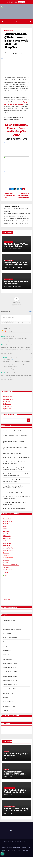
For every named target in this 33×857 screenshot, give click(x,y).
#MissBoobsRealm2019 (10, 620)
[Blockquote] (14, 322)
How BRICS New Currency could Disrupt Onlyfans (16, 809)
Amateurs (5, 625)
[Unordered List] (12, 322)
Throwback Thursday (9, 710)
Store (29, 847)
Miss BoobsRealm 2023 (10, 684)
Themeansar (16, 843)
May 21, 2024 (8, 758)
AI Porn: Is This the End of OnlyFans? (14, 508)
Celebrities (6, 646)
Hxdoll (5, 528)
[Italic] (5, 322)
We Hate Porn (7, 567)
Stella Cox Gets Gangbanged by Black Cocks (9, 195)
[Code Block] (16, 322)
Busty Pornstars (9, 30)
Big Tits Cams (7, 404)
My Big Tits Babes (8, 550)
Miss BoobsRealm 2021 (10, 680)
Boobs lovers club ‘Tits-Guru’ (11, 565)
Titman (12, 359)
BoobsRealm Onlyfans (6, 847)
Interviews (6, 654)
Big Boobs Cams (7, 396)
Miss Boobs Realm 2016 (10, 663)
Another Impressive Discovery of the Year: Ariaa (14, 774)
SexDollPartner (7, 521)
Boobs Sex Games (16, 850)
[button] (30, 21)
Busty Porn (6, 545)
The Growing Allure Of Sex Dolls (12, 492)
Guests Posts (7, 650)
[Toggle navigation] (16, 21)
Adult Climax (7, 538)
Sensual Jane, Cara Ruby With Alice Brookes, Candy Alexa (16, 265)
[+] (22, 322)
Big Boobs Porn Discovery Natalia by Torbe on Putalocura (23, 195)
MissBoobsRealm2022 (9, 689)
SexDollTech (7, 524)
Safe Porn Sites (7, 570)
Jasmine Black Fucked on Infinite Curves (16, 282)
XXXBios (5, 533)
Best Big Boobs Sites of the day (12, 629)
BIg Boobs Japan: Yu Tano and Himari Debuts (16, 245)
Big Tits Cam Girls (8, 406)
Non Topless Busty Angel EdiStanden (14, 431)
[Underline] (7, 322)
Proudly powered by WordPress (11, 841)
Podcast (5, 697)
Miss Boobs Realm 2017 (10, 667)
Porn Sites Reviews (8, 702)
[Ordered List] (10, 322)
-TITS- (4, 540)
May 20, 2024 (8, 794)
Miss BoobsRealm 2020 (10, 676)
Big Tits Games (7, 408)
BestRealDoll (7, 519)
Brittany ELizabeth (20, 54)
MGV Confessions (8, 659)
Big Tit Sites (6, 531)
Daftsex (5, 526)
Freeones (5, 562)
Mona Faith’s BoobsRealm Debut (12, 453)
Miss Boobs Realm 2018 (10, 672)
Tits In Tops (6, 599)
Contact (8, 850)
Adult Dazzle (6, 536)
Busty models (7, 633)
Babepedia (6, 560)
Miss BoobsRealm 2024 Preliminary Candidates (15, 791)
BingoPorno (6, 401)
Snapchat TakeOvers (9, 706)
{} (20, 322)
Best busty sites (17, 847)
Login (30, 311)
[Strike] (8, 322)
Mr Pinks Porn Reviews (9, 548)
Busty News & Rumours (10, 637)
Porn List (5, 572)
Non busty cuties (8, 693)
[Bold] (3, 322)
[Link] (18, 322)
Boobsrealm (9, 52)
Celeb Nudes (7, 543)
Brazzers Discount (8, 399)
